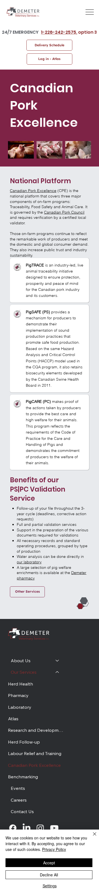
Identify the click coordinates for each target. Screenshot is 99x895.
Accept (49, 862)
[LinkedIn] (26, 828)
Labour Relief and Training (34, 753)
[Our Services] (57, 672)
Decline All (49, 874)
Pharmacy (18, 695)
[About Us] (57, 660)
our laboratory (29, 562)
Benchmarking (23, 776)
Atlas (13, 718)
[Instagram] (40, 828)
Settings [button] (50, 885)
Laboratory (19, 707)
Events (18, 788)
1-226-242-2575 (58, 32)
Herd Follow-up (24, 742)
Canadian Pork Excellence (33, 190)
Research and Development (36, 730)
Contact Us (22, 811)
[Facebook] (13, 828)
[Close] (91, 837)
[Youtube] (54, 828)
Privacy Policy (54, 849)
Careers (19, 800)
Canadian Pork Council (64, 212)
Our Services (24, 672)
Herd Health (20, 684)
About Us (21, 660)
